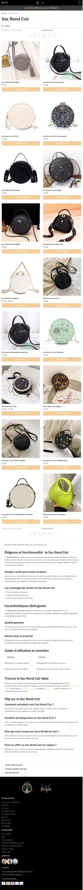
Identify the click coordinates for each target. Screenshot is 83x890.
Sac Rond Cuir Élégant (10, 298)
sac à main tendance (28, 689)
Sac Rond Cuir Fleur (9, 406)
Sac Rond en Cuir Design (52, 190)
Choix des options (21, 89)
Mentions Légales (8, 849)
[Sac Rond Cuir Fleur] (21, 384)
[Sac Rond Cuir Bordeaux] (21, 168)
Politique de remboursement (12, 846)
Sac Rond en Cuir (8, 811)
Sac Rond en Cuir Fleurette (53, 352)
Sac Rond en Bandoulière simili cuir (15, 352)
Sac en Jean (6, 820)
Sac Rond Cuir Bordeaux (11, 190)
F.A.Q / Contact (7, 840)
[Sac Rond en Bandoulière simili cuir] (21, 330)
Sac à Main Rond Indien (10, 82)
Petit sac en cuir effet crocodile (13, 460)
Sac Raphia (6, 826)
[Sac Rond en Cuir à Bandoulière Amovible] (21, 493)
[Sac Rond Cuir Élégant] (21, 276)
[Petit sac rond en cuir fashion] (62, 493)
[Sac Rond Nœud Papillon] (21, 222)
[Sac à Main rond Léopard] (62, 384)
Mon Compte (6, 834)
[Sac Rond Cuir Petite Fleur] (62, 222)
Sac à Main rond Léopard (52, 406)
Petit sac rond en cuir (51, 298)
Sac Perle (5, 805)
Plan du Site (6, 852)
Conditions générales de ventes (13, 843)
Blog (3, 837)
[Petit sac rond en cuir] (62, 276)
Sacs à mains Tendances (11, 802)
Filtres (7, 26)
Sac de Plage (6, 823)
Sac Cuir (5, 817)
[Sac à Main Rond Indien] (21, 60)
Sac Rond (5, 808)
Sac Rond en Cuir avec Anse (53, 82)
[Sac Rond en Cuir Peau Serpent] (62, 114)
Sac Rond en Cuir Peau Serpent (55, 136)
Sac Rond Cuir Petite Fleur (53, 244)
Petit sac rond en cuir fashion (54, 514)
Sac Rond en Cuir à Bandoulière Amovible (17, 514)
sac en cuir (49, 689)
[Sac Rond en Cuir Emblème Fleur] (62, 439)
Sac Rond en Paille (8, 814)
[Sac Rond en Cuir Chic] (21, 114)
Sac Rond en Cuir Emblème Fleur (55, 460)
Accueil (4, 13)
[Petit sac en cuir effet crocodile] (21, 439)
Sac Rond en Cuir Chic (10, 136)
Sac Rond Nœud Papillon (11, 244)
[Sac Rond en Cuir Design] (62, 168)
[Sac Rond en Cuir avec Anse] (62, 60)
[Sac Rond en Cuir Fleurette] (62, 330)
